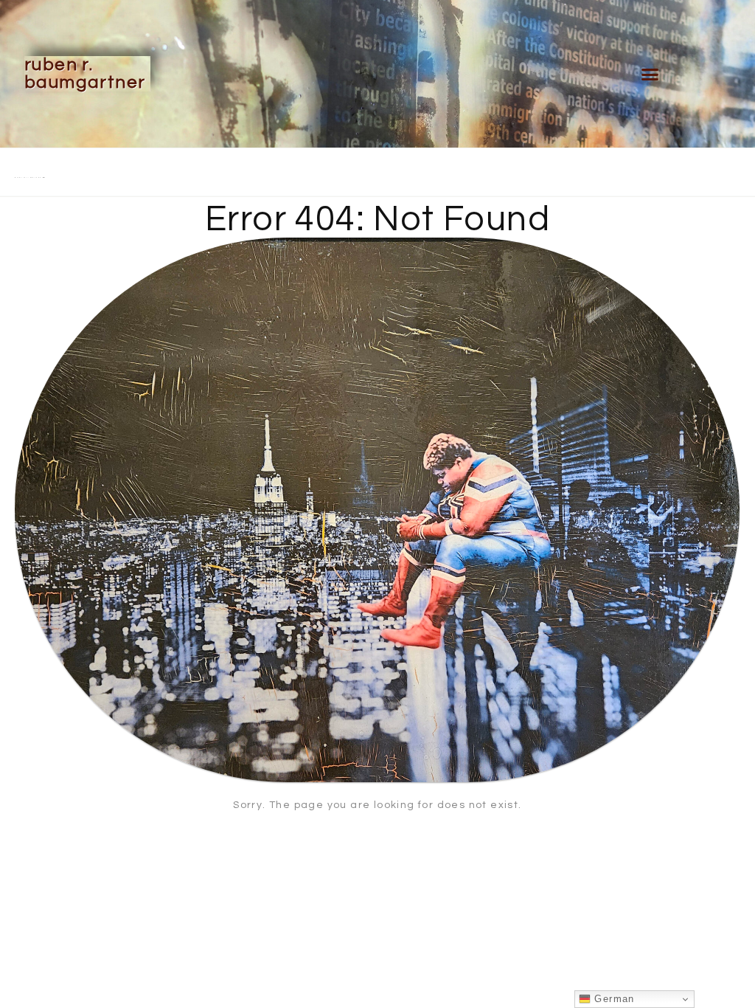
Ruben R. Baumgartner (84, 73)
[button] (650, 74)
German (613, 998)
